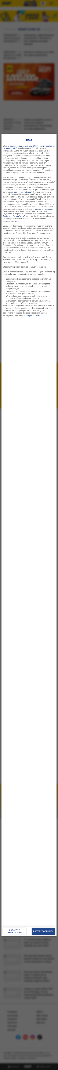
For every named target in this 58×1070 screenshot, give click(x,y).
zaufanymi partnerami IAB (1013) (24, 146)
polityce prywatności (22, 192)
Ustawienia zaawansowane (14, 931)
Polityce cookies (32, 315)
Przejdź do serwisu (43, 931)
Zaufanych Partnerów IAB (14, 216)
